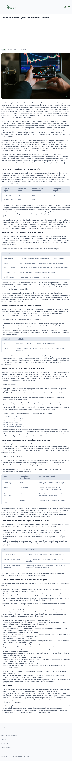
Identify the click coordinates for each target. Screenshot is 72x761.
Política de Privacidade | (10, 735)
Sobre (4, 739)
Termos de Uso (7, 747)
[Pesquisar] (65, 7)
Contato (5, 743)
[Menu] (69, 7)
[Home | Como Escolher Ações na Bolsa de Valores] (18, 7)
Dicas (3, 49)
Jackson (25, 49)
